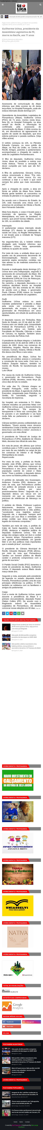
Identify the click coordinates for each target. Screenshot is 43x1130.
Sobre (21, 1122)
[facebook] (11, 1022)
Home (15, 1122)
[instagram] (31, 1022)
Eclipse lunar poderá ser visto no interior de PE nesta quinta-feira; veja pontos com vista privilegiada (26, 627)
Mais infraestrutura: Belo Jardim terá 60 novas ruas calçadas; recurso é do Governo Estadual (26, 1070)
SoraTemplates (16, 1125)
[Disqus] (21, 684)
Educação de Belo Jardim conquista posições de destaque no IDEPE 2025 (24, 636)
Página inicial (6, 23)
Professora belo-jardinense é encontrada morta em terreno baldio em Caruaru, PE (26, 1111)
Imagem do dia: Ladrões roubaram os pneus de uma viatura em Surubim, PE (25, 1094)
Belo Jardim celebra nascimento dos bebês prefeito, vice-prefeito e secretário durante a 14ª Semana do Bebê (26, 646)
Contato (27, 1122)
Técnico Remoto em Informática (13, 39)
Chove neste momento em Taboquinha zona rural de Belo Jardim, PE (25, 1102)
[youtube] (11, 1026)
